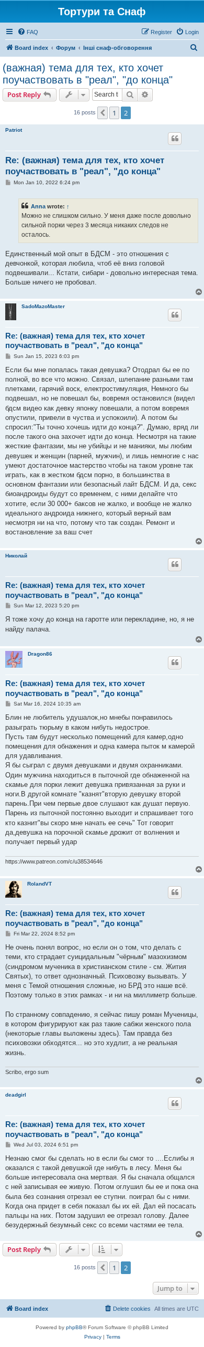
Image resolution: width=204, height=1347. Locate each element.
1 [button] (114, 113)
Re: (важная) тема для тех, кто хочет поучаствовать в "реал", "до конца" (84, 165)
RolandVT (39, 884)
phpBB (74, 1327)
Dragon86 (40, 654)
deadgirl (15, 1095)
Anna (38, 206)
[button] (102, 113)
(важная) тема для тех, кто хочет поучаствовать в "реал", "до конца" (88, 74)
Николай (16, 556)
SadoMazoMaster (43, 306)
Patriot (13, 130)
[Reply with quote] (175, 138)
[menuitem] (27, 32)
